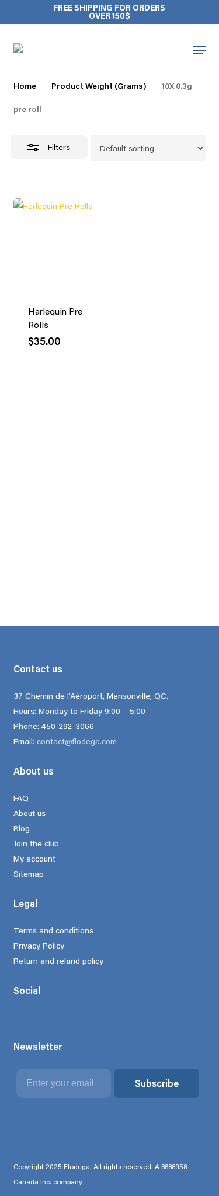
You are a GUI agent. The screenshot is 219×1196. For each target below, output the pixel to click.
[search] (144, 50)
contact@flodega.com (77, 741)
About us (29, 813)
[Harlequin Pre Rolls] (59, 244)
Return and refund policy (58, 961)
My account (34, 858)
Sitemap (28, 874)
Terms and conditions (53, 930)
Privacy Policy (38, 945)
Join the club (36, 843)
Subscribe (157, 1083)
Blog (21, 828)
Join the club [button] (97, 44)
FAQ (21, 798)
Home (24, 86)
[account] (171, 50)
